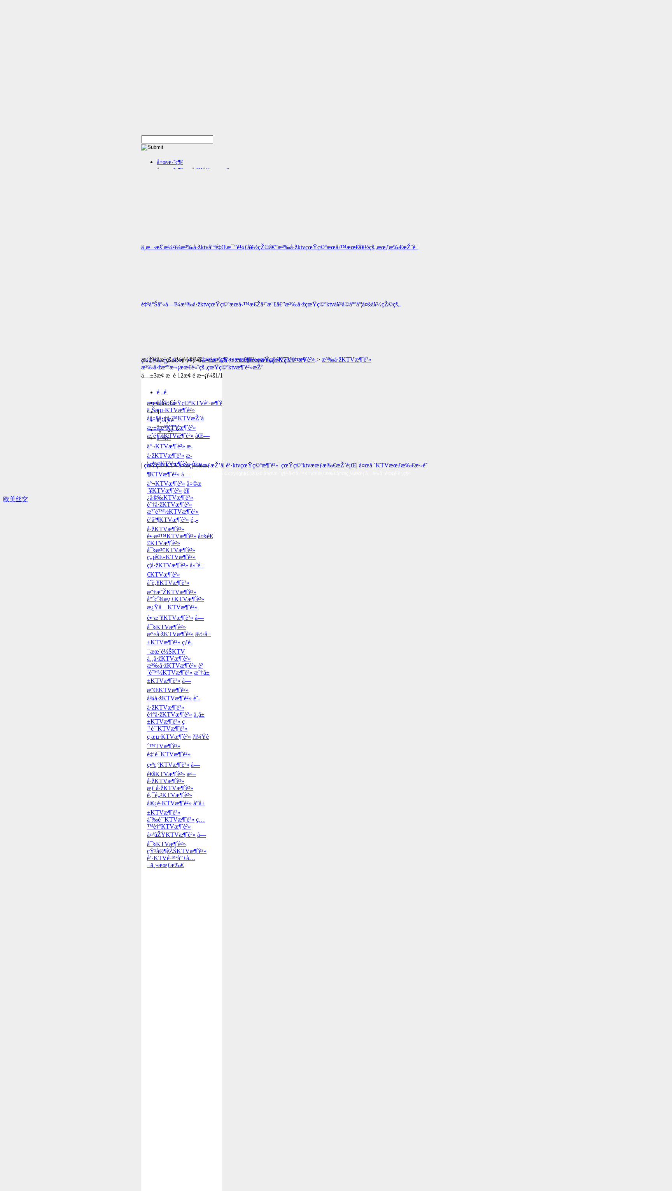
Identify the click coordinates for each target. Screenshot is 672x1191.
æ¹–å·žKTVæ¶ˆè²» (171, 777)
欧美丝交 (15, 499)
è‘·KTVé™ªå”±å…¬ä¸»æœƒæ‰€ (171, 861)
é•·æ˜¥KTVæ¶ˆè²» (170, 617)
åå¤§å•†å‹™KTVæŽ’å (175, 418)
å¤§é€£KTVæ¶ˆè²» (180, 539)
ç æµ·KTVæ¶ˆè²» (169, 736)
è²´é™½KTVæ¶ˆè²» (175, 669)
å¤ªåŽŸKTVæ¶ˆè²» (171, 834)
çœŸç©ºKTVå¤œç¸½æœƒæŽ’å (183, 465)
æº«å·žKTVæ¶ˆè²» (170, 634)
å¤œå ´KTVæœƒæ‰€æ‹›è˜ (393, 465)
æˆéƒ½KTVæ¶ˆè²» (170, 435)
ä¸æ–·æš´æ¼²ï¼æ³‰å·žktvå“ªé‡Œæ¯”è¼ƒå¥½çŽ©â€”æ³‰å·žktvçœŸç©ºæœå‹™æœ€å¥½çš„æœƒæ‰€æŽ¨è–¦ (280, 247)
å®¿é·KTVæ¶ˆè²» (169, 803)
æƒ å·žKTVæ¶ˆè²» (170, 788)
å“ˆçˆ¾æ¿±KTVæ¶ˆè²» (175, 599)
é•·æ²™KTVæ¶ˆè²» (171, 536)
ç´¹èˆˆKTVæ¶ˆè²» (167, 725)
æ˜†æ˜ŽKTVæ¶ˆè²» (171, 592)
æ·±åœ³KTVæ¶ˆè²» (171, 427)
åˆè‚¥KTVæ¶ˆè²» (168, 582)
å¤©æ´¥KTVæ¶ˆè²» (174, 487)
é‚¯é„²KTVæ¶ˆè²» (169, 795)
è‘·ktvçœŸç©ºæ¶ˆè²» (252, 465)
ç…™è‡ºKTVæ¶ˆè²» (176, 823)
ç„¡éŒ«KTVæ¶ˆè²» (171, 557)
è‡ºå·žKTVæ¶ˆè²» (169, 714)
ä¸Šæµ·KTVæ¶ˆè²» (171, 410)
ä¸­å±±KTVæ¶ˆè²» (176, 718)
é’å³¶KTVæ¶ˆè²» (168, 519)
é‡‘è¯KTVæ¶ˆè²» (169, 754)
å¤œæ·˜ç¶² (170, 162)
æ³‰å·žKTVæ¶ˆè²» (346, 359)
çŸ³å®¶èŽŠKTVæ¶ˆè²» (176, 851)
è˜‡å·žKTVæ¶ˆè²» (169, 504)
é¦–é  (162, 392)
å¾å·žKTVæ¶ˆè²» (169, 698)
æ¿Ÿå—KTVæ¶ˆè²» (172, 607)
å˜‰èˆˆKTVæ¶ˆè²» (170, 819)
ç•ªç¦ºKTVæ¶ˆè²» (168, 764)
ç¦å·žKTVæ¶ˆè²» (167, 565)
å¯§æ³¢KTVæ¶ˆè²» (171, 550)
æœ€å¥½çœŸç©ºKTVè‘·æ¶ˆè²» (274, 359)
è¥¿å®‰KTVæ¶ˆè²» (170, 494)
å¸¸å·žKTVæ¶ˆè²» (169, 658)
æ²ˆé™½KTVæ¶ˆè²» (173, 511)
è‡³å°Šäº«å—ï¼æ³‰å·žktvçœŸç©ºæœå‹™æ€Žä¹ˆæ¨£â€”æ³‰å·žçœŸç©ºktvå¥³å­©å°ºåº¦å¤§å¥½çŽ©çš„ (271, 304)
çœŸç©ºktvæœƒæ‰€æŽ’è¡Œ (318, 465)
